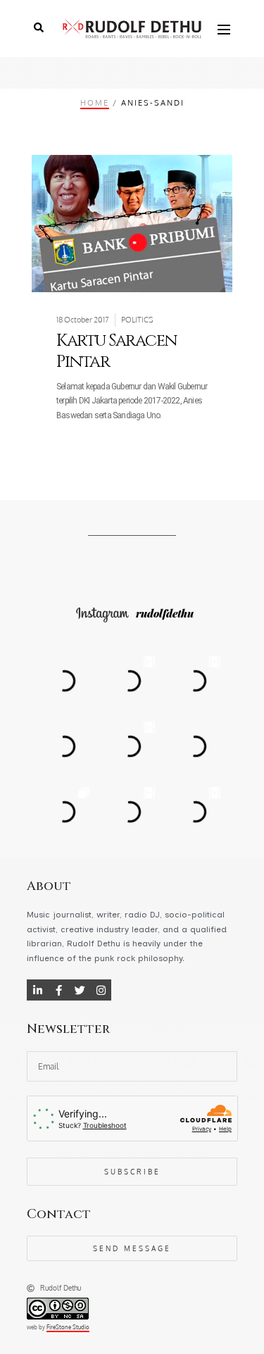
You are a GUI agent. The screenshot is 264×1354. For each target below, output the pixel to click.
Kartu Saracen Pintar (116, 351)
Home (94, 102)
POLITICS (137, 320)
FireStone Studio (67, 1327)
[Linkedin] (37, 990)
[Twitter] (79, 990)
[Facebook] (58, 990)
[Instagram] (100, 990)
